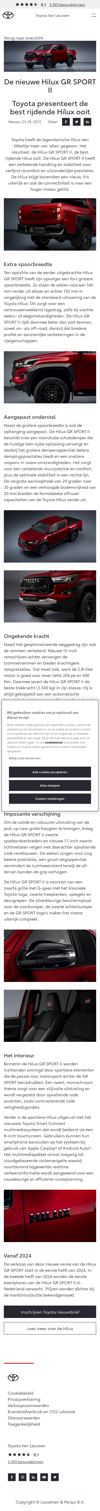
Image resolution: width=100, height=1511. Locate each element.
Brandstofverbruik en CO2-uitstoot (41, 1411)
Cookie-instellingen (50, 798)
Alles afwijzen (50, 785)
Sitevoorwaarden (24, 1417)
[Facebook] (66, 122)
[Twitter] (77, 122)
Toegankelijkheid (24, 1424)
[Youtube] (44, 1477)
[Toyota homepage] (8, 15)
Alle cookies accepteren (50, 772)
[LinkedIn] (87, 122)
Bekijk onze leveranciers (25, 758)
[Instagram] (22, 1477)
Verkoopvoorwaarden (28, 1405)
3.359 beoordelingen (67, 4)
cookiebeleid (53, 742)
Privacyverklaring (24, 1399)
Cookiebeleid (20, 1393)
